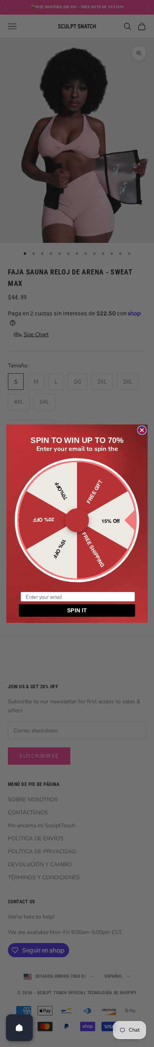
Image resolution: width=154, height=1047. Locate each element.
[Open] (19, 1027)
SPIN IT (77, 610)
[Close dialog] (142, 430)
